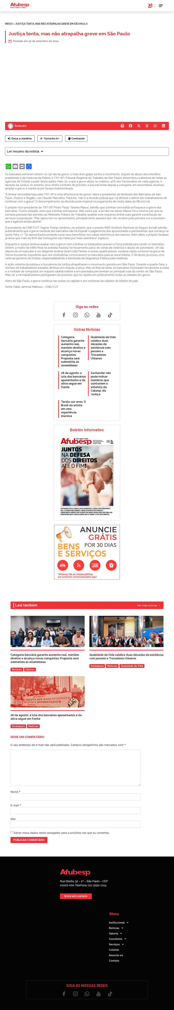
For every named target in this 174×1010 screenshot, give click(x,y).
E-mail (16, 805)
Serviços (114, 944)
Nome (15, 791)
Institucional (117, 922)
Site (13, 819)
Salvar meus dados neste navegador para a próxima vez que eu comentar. (61, 832)
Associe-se (116, 955)
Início (9, 23)
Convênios (115, 938)
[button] (161, 6)
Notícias (114, 928)
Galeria (113, 933)
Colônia (114, 949)
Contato (114, 960)
